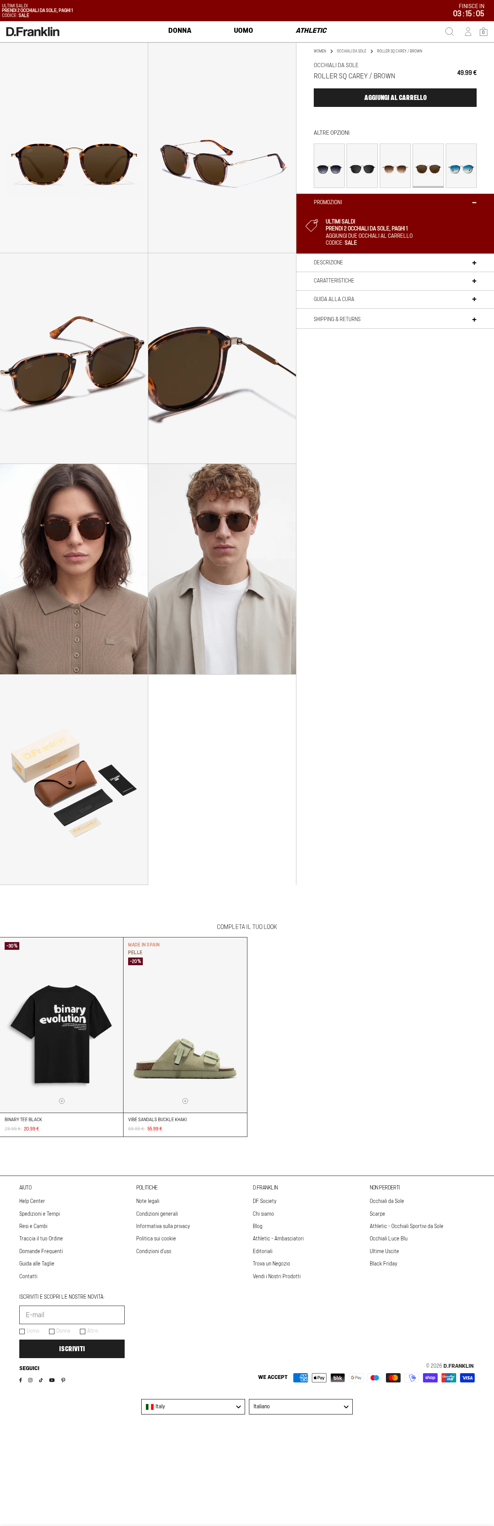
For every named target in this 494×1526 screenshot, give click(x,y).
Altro (92, 1331)
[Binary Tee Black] (61, 1025)
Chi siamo (263, 1214)
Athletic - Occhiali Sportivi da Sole (406, 1226)
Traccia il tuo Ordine (41, 1239)
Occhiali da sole (351, 51)
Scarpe (377, 1214)
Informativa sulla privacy (163, 1226)
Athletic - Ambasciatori (278, 1239)
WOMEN (320, 51)
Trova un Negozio (271, 1264)
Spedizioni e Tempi (39, 1214)
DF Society (264, 1201)
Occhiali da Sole (387, 1201)
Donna (63, 1331)
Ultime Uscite (384, 1251)
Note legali (147, 1201)
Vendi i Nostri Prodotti (277, 1276)
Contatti (28, 1276)
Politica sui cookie (156, 1239)
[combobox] (193, 1406)
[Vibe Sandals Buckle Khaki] (185, 1025)
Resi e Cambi (33, 1226)
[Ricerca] (449, 31)
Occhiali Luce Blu (389, 1239)
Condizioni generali (157, 1214)
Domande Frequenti (41, 1251)
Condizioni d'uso (153, 1251)
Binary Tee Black (23, 1119)
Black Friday (383, 1264)
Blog (257, 1226)
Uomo (33, 1331)
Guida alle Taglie (36, 1264)
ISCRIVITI (72, 1348)
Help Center (32, 1201)
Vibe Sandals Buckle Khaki (157, 1119)
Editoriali (262, 1251)
